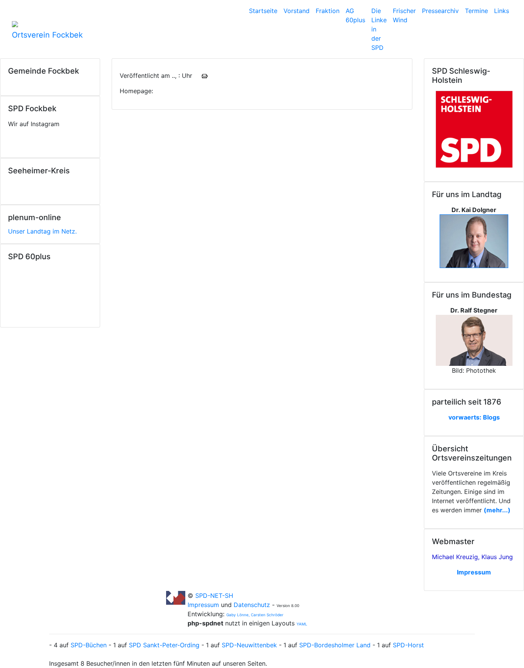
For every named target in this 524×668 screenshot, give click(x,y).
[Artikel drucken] (205, 75)
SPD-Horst (408, 645)
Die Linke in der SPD (379, 29)
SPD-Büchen (89, 645)
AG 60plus (355, 15)
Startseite (263, 11)
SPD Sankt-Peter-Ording (164, 645)
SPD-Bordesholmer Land (335, 645)
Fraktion (327, 11)
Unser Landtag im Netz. (42, 231)
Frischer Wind (404, 15)
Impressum (204, 605)
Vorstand (296, 11)
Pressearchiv (440, 11)
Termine (476, 11)
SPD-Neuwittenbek (249, 645)
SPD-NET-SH (214, 595)
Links (501, 11)
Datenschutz (252, 605)
